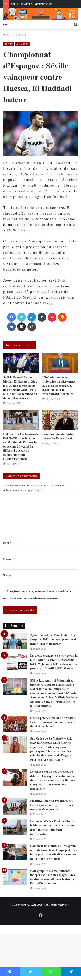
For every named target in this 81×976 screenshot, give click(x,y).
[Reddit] (62, 317)
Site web (8, 575)
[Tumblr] (42, 317)
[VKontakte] (11, 326)
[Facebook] (11, 317)
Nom (7, 542)
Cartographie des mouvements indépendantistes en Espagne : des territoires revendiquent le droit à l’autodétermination (52, 877)
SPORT (22, 35)
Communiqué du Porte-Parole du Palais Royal (58, 436)
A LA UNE (22, 44)
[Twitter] (21, 317)
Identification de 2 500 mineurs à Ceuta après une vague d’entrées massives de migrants (51, 804)
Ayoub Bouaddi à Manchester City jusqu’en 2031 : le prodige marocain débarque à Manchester (54, 639)
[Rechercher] (75, 24)
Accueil (11, 35)
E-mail (8, 559)
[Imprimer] (31, 326)
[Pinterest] (52, 317)
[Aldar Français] (40, 14)
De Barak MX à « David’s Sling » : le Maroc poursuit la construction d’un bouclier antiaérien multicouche (53, 827)
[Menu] (5, 24)
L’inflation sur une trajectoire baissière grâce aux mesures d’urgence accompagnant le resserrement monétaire (58, 385)
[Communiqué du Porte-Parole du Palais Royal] (60, 420)
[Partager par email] (21, 326)
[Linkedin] (31, 317)
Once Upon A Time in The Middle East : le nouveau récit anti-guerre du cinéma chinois (52, 722)
